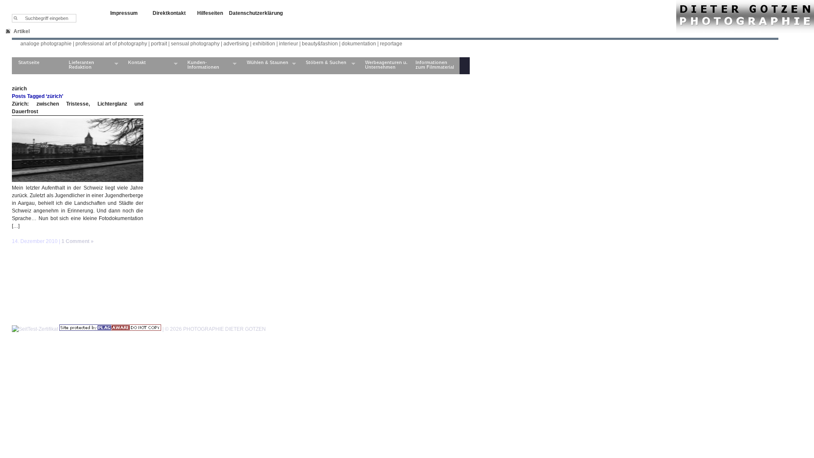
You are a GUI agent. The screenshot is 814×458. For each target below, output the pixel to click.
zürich (19, 89)
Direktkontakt (169, 13)
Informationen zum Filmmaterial (434, 65)
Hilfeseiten (210, 13)
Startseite (28, 62)
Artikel (22, 31)
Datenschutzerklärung (256, 13)
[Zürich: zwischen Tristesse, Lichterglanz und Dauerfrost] (77, 180)
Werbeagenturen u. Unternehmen (386, 65)
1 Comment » (77, 241)
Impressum (124, 13)
